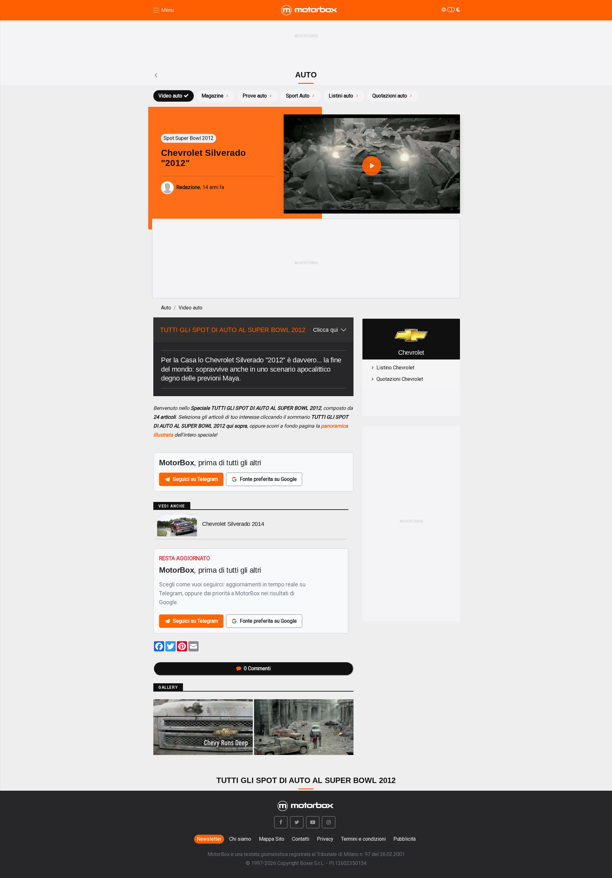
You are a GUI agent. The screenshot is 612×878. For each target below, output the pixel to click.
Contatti (300, 839)
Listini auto (341, 96)
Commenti (257, 668)
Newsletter (209, 839)
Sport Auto (298, 96)
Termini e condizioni (363, 839)
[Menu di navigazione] (163, 10)
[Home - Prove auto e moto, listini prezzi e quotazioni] (310, 10)
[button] (281, 822)
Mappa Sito (271, 839)
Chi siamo (240, 839)
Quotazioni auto (389, 96)
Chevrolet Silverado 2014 (233, 524)
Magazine (212, 96)
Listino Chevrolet (395, 368)
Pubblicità (404, 839)
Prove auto (255, 96)
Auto (166, 308)
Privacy (325, 839)
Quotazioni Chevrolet (399, 379)
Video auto (170, 96)
